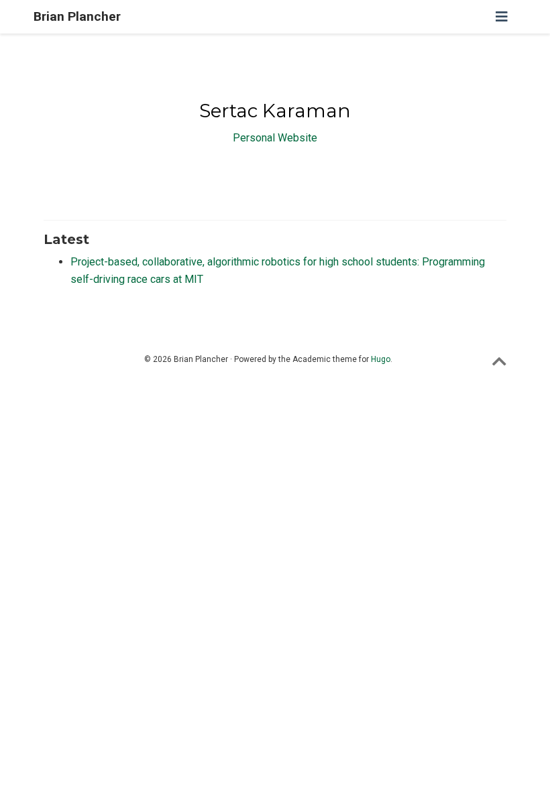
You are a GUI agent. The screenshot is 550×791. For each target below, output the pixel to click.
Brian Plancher (77, 16)
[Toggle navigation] (501, 17)
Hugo (380, 359)
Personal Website (275, 137)
